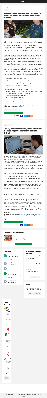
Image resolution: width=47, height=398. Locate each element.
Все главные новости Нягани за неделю (23, 243)
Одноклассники (7, 215)
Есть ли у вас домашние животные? (33, 252)
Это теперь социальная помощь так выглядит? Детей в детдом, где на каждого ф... (13, 257)
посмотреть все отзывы (7, 378)
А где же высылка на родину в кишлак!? (13, 281)
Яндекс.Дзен (22, 105)
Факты (28, 285)
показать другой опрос (35, 277)
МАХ (34, 215)
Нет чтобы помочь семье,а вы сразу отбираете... (14, 263)
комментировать (13, 112)
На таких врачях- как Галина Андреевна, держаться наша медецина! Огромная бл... (14, 275)
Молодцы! (10, 268)
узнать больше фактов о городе (35, 293)
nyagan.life (23, 1)
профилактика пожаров (9, 110)
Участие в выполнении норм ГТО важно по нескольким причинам (33, 289)
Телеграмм (20, 106)
